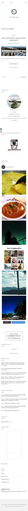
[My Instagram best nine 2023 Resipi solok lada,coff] (14, 258)
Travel (14, 34)
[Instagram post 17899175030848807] (14, 283)
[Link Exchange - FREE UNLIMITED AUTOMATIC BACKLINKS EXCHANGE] (9, 489)
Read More (13, 63)
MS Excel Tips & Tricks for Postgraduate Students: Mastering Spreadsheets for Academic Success (14, 382)
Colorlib (11, 506)
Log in (2, 473)
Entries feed (4, 476)
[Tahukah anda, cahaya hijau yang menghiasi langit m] (14, 233)
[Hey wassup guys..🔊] (14, 182)
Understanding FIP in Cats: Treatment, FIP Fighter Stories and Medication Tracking (14, 373)
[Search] (26, 2)
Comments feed (5, 479)
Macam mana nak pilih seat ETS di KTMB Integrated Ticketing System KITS (13, 395)
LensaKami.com (14, 349)
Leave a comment (13, 67)
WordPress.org (5, 482)
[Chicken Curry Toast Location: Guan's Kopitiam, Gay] (14, 207)
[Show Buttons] (1, 130)
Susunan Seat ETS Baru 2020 (12, 403)
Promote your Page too (14, 353)
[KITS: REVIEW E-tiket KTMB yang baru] (13, 51)
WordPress (21, 506)
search (23, 77)
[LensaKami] (14, 12)
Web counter (4, 463)
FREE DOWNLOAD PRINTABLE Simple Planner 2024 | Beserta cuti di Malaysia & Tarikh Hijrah (13, 363)
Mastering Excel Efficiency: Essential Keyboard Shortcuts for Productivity (12, 377)
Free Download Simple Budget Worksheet (11, 368)
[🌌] (14, 308)
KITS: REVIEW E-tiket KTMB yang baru (13, 39)
